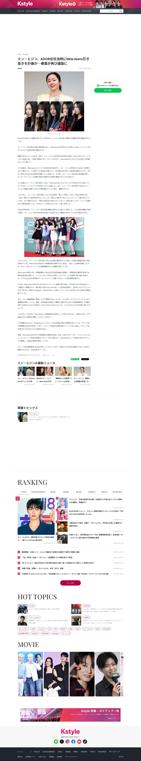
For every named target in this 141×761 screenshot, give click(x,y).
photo (77, 11)
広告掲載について (30, 756)
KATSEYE (63, 629)
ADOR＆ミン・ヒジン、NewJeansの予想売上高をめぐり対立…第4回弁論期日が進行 (44, 380)
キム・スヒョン (87, 629)
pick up (20, 11)
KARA (70, 629)
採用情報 (59, 756)
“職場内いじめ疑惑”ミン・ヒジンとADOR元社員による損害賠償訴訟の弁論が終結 (63, 380)
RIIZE (77, 629)
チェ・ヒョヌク (23, 629)
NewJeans (55, 633)
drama (53, 11)
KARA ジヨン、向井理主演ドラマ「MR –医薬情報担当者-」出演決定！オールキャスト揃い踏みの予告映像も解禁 (96, 536)
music (45, 11)
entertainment (33, 11)
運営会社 (19, 756)
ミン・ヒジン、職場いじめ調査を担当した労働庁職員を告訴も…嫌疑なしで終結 (82, 380)
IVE (56, 629)
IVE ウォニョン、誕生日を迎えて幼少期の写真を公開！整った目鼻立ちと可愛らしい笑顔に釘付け (58, 563)
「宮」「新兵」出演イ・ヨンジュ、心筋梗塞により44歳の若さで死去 (47, 557)
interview (86, 11)
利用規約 (51, 756)
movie (60, 11)
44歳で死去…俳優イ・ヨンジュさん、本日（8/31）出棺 (42, 568)
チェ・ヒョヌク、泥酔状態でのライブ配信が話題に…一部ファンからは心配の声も (36, 538)
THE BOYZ (35, 633)
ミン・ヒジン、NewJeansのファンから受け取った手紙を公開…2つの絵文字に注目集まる (26, 380)
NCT (50, 629)
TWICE (98, 629)
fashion (68, 11)
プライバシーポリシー (71, 756)
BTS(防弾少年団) (23, 633)
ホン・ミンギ (66, 633)
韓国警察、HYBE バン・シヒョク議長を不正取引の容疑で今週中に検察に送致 (50, 552)
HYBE (33, 629)
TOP (19, 54)
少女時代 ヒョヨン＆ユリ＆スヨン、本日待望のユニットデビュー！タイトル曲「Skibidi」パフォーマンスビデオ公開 (65, 574)
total (24, 492)
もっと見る (70, 583)
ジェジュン (42, 629)
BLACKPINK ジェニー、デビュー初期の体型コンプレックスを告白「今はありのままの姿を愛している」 (96, 512)
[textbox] (111, 11)
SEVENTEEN (45, 633)
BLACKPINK (106, 629)
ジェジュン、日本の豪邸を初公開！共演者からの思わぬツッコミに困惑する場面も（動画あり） (95, 501)
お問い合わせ (42, 756)
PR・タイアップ (114, 752)
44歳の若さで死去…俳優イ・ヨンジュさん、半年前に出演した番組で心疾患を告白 (95, 524)
